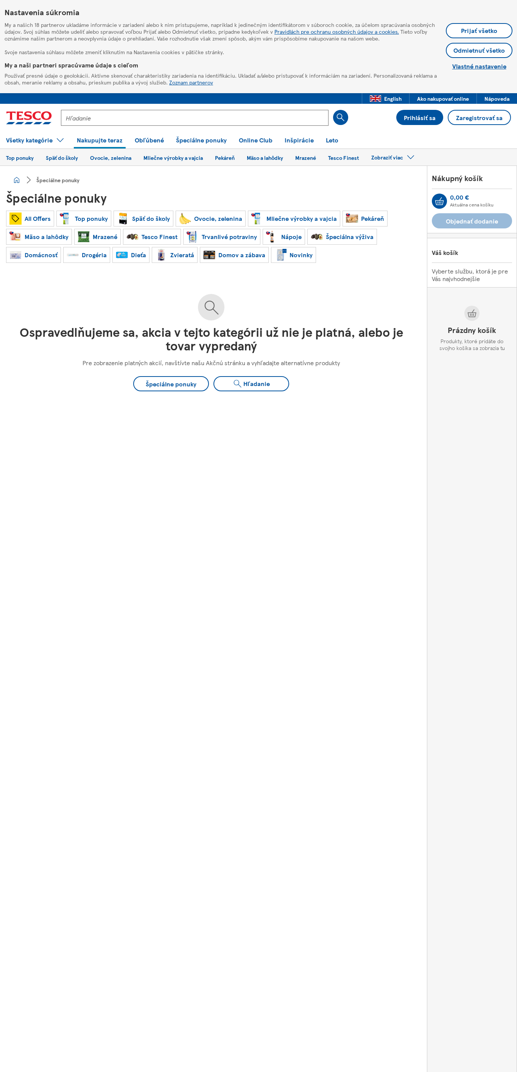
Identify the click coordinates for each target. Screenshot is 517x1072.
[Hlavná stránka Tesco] (29, 118)
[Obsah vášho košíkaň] (439, 201)
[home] (17, 180)
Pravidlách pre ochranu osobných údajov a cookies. (336, 31)
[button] (385, 98)
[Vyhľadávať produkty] (340, 117)
